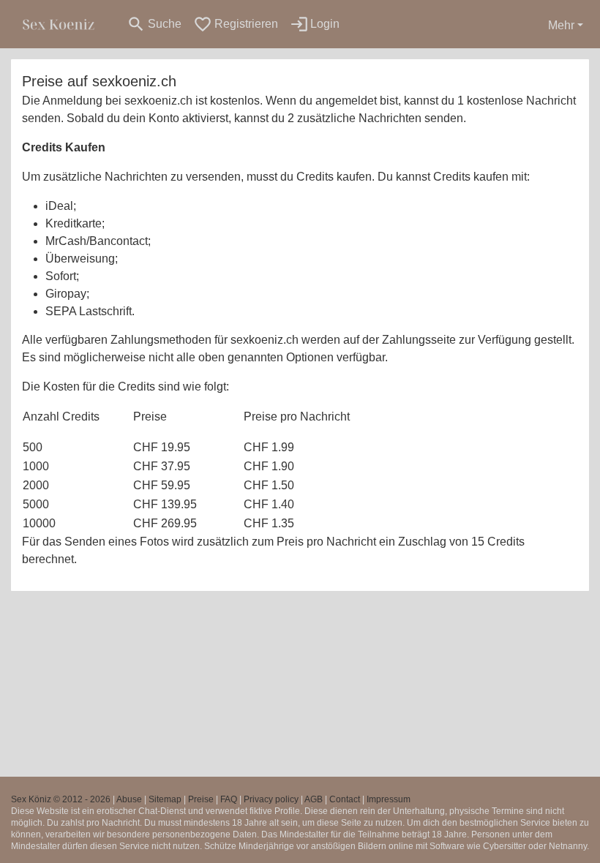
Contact (344, 799)
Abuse (129, 799)
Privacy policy (271, 799)
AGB (313, 799)
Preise (201, 799)
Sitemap (165, 799)
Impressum (388, 799)
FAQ (228, 799)
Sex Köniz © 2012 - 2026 (60, 799)
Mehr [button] (561, 25)
